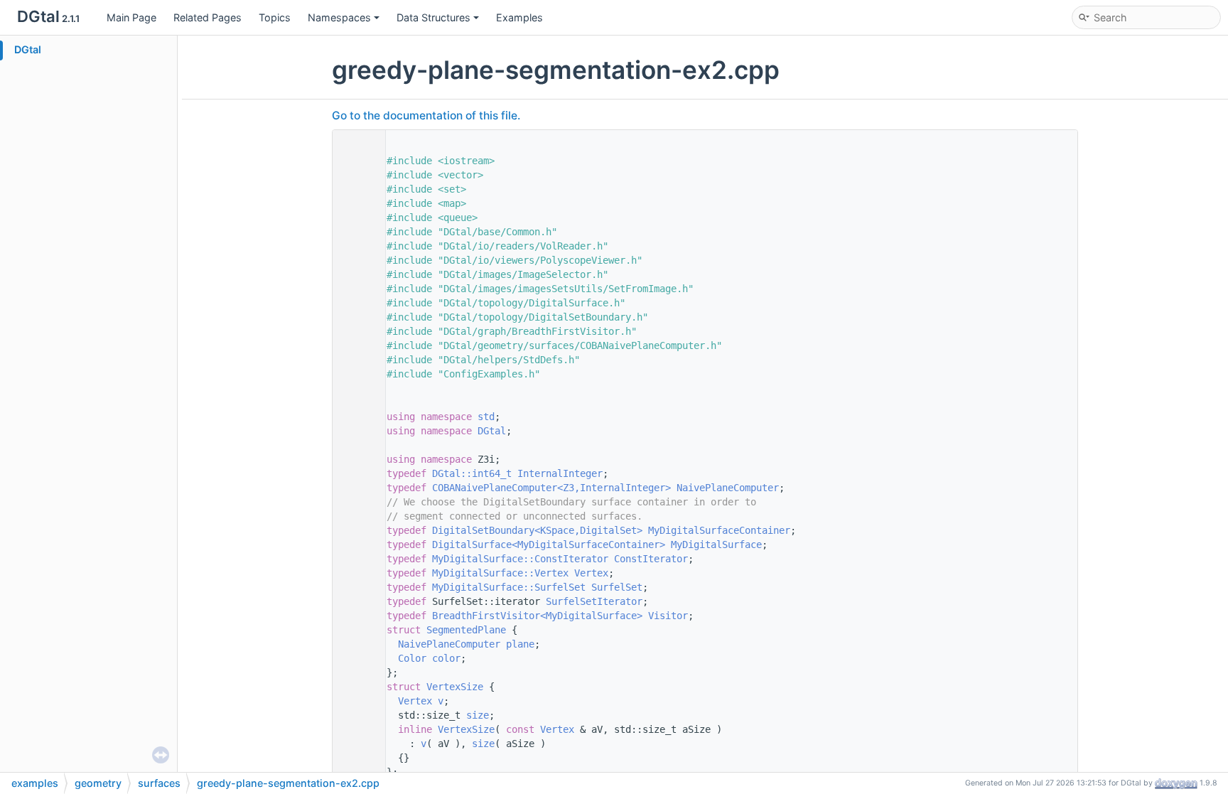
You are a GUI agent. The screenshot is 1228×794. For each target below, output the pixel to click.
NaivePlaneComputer (728, 487)
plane (520, 644)
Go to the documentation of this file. (426, 115)
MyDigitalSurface (716, 544)
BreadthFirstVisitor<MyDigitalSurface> (537, 615)
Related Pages (207, 17)
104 (355, 701)
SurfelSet (616, 587)
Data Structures (433, 17)
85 (355, 487)
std (486, 416)
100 (355, 644)
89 (355, 544)
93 (355, 601)
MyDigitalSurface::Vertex (500, 573)
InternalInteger (560, 473)
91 (355, 573)
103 (355, 686)
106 (355, 729)
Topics (275, 17)
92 (355, 587)
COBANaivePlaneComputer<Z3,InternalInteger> (551, 487)
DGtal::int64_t (472, 473)
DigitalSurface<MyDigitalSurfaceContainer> (548, 544)
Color (412, 658)
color (446, 658)
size (477, 715)
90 (355, 558)
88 (355, 530)
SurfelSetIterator (594, 601)
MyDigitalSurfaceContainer (719, 530)
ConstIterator (651, 558)
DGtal (27, 49)
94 (355, 615)
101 (355, 658)
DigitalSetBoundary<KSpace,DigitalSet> (537, 530)
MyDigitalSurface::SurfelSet (509, 587)
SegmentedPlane (466, 629)
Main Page (131, 17)
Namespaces (339, 17)
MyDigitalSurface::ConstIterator (520, 558)
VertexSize (454, 686)
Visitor (668, 615)
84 (355, 473)
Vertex (591, 573)
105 (355, 715)
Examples (519, 17)
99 (355, 629)
